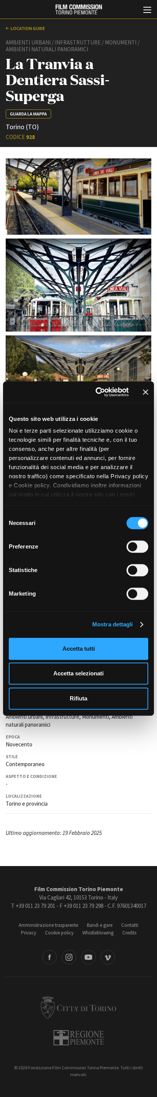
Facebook (49, 957)
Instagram (69, 957)
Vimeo (108, 957)
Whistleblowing (98, 932)
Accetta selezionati (78, 673)
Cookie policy (59, 932)
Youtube (88, 957)
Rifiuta (78, 698)
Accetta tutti (78, 648)
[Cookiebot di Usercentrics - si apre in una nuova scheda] (97, 392)
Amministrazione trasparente (48, 925)
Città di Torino (78, 1007)
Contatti (129, 925)
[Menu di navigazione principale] (147, 10)
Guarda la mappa (28, 114)
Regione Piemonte (78, 1037)
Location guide (28, 28)
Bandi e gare (99, 925)
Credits (129, 932)
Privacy (28, 932)
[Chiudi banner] (145, 392)
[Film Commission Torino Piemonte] (78, 10)
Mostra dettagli (112, 624)
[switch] (137, 547)
